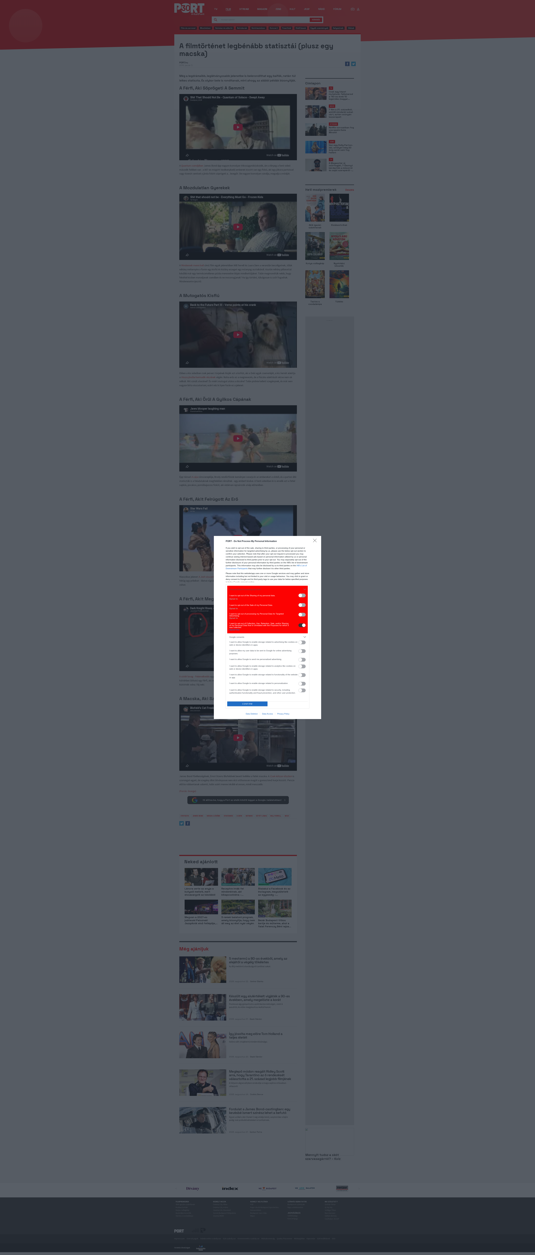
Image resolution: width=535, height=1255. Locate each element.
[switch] (302, 595)
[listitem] (267, 589)
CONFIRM (247, 704)
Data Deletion (252, 714)
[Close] (315, 541)
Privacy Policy (283, 714)
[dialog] (267, 627)
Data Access (267, 714)
